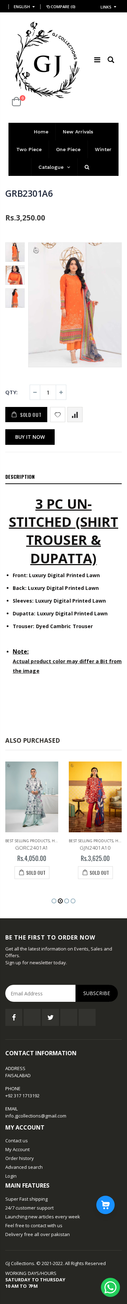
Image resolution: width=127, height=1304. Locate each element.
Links (106, 7)
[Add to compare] (75, 414)
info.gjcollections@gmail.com (35, 1116)
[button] (54, 901)
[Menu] (97, 59)
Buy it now (30, 436)
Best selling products (27, 840)
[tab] (63, 477)
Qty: (11, 392)
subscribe (96, 993)
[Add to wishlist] (57, 414)
